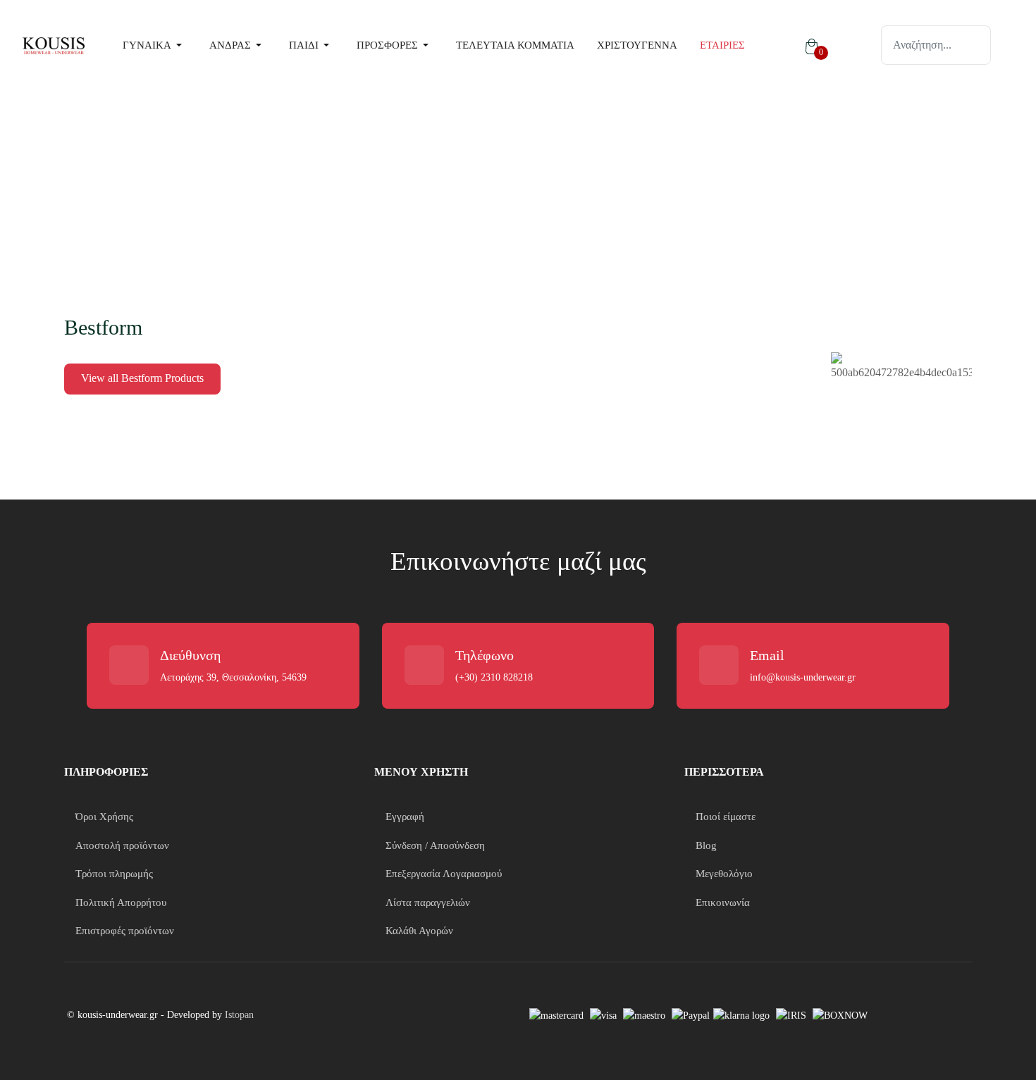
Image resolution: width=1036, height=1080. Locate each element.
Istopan (239, 1015)
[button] (154, 45)
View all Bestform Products (142, 378)
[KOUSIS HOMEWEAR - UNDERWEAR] (54, 45)
